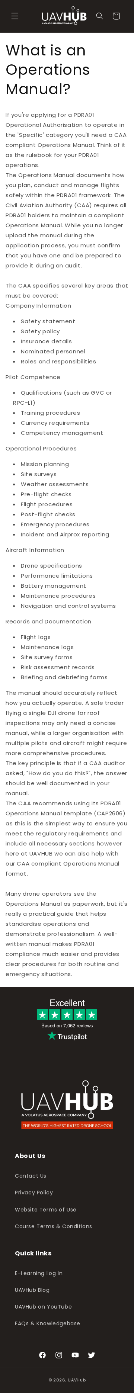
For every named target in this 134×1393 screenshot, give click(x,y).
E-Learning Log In (39, 1273)
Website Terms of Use (46, 1209)
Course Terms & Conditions (53, 1226)
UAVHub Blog (32, 1290)
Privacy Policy (34, 1192)
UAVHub (77, 1380)
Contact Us (31, 1175)
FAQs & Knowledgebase (47, 1323)
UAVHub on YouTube (43, 1306)
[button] (15, 16)
